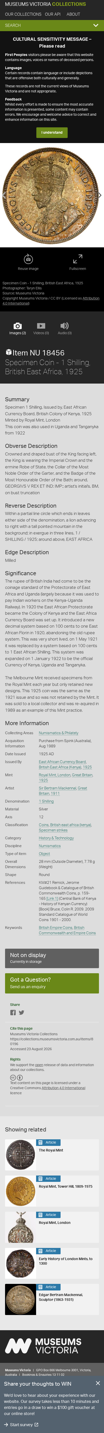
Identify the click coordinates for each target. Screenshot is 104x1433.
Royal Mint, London (54, 775)
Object (44, 854)
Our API (53, 14)
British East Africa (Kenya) (60, 767)
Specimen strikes (53, 830)
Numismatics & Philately (58, 733)
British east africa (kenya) (70, 825)
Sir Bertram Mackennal (57, 788)
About (73, 14)
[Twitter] (21, 1014)
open (39, 1065)
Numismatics (50, 846)
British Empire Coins (55, 928)
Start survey (21, 1425)
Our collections (23, 14)
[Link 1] (52, 899)
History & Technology (56, 838)
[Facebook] (13, 1014)
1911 (55, 793)
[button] (52, 25)
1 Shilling (46, 801)
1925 (87, 767)
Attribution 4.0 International (63, 1088)
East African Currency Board (62, 762)
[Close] (98, 1384)
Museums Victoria (45, 4)
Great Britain (82, 775)
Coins (44, 825)
